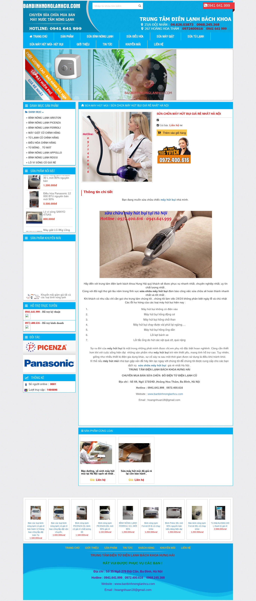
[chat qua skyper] (28, 316)
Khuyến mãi (133, 44)
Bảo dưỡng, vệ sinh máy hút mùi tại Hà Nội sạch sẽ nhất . (98, 472)
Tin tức (107, 44)
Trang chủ (39, 36)
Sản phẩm (67, 36)
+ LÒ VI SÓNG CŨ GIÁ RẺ (41, 162)
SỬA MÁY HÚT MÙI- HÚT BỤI (46, 44)
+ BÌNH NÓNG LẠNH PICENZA (43, 122)
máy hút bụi (168, 199)
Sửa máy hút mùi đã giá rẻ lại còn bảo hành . (136, 472)
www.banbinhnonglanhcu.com (165, 393)
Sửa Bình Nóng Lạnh (100, 36)
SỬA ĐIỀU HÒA (135, 36)
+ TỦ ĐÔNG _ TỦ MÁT (38, 147)
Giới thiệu (83, 44)
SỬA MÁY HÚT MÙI (96, 105)
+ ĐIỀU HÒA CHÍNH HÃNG (41, 142)
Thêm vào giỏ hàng (174, 133)
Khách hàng (146, 547)
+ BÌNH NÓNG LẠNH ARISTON (43, 117)
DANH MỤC (35, 112)
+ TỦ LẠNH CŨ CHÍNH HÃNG (42, 137)
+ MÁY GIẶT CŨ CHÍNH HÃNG (43, 132)
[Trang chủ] (83, 105)
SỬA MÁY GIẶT (165, 36)
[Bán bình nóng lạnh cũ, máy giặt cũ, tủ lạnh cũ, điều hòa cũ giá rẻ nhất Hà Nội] (128, 16)
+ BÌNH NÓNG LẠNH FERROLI (43, 127)
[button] (36, 74)
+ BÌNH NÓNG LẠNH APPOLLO (44, 152)
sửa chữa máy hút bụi (151, 365)
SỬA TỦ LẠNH (196, 36)
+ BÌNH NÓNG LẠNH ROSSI (42, 157)
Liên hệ (158, 44)
